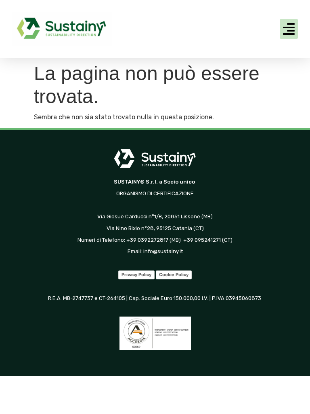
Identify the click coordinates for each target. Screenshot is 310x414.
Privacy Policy (136, 274)
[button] (289, 29)
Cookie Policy (174, 274)
